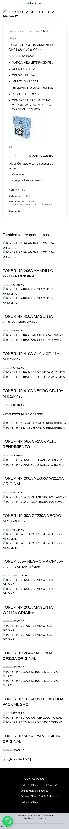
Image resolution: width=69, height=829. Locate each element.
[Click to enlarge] (8, 13)
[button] (7, 821)
